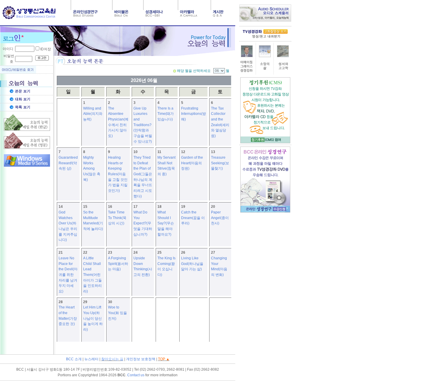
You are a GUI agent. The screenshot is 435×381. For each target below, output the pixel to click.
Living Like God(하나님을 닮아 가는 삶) (192, 263)
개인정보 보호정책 (140, 359)
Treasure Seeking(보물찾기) (220, 163)
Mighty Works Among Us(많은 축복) (91, 168)
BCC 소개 (74, 359)
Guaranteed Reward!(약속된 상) (68, 163)
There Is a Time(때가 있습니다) (165, 113)
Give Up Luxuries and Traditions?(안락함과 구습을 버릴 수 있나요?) (142, 125)
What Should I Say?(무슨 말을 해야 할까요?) (165, 223)
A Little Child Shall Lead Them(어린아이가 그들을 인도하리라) (92, 274)
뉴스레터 (91, 359)
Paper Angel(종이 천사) (220, 217)
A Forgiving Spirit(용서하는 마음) (118, 263)
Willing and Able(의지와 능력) (92, 113)
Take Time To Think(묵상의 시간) (117, 217)
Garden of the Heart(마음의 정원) (192, 163)
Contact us (135, 375)
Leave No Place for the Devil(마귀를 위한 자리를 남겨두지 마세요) (68, 274)
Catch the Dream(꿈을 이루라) (193, 217)
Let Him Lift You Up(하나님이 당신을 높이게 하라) (93, 318)
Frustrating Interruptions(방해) (193, 113)
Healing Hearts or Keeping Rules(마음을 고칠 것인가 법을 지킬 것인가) (118, 174)
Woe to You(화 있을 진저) (117, 312)
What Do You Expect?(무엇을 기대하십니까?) (142, 223)
